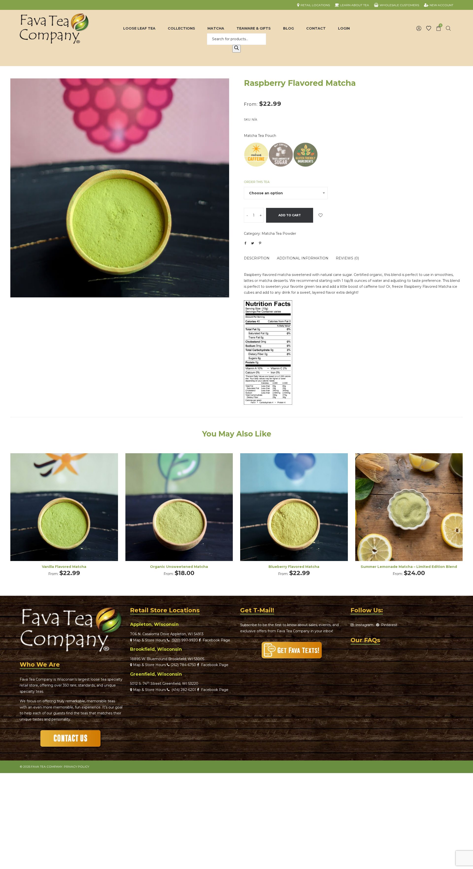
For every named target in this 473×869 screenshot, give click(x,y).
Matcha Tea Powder (279, 233)
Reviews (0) (347, 258)
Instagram (363, 625)
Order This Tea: (257, 182)
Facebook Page (215, 640)
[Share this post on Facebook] (245, 243)
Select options (64, 513)
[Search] (236, 49)
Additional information (302, 258)
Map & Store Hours (149, 640)
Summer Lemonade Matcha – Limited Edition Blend (409, 566)
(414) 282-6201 (183, 690)
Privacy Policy (76, 766)
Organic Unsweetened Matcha (179, 566)
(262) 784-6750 (183, 665)
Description (257, 258)
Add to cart (289, 215)
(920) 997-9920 (183, 640)
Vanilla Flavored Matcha (64, 566)
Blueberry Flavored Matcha (294, 566)
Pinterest (388, 625)
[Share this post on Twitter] (252, 243)
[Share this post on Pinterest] (260, 243)
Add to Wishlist (320, 215)
